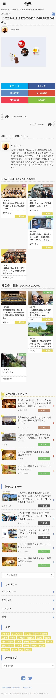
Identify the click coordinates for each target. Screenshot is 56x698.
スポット (6, 608)
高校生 (28, 650)
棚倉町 (26, 641)
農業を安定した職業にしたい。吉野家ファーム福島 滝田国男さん (34, 422)
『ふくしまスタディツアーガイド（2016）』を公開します (33, 533)
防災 (21, 650)
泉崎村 (42, 641)
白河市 (18, 646)
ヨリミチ (28, 634)
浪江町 (49, 641)
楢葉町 (34, 641)
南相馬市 (30, 638)
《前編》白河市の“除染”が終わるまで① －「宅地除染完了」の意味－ (27, 439)
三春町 (4, 638)
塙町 (4, 641)
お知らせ (6, 599)
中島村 (12, 638)
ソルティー (17, 145)
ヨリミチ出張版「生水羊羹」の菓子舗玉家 (34, 455)
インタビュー (9, 591)
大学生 (10, 641)
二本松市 (21, 638)
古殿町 (47, 638)
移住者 (42, 646)
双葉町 (39, 638)
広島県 (18, 641)
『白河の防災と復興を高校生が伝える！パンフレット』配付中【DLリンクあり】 (35, 518)
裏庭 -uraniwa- (22, 693)
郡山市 (14, 650)
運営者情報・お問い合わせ (11, 687)
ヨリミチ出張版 (40, 634)
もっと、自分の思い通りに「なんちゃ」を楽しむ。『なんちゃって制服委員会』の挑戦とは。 (34, 405)
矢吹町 (26, 646)
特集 (4, 616)
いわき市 (5, 634)
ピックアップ (17, 634)
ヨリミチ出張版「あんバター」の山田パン (34, 469)
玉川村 (10, 646)
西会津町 (5, 650)
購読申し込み (27, 687)
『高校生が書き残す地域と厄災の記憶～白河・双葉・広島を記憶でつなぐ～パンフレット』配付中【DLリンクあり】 (28, 499)
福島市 (34, 646)
